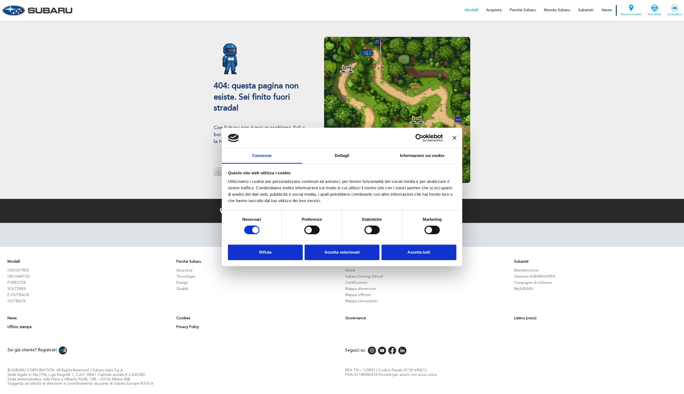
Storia (350, 270)
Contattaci (674, 14)
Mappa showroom (360, 289)
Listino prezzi (525, 318)
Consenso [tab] (261, 155)
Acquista (494, 10)
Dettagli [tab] (342, 155)
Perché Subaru (523, 10)
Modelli (471, 10)
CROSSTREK (18, 270)
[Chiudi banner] (454, 138)
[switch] (312, 230)
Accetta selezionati (342, 252)
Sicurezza (184, 270)
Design (182, 283)
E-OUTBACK (18, 295)
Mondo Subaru (557, 10)
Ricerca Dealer (631, 14)
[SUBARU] (36, 10)
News (606, 10)
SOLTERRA (16, 289)
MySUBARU (523, 289)
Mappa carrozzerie (361, 301)
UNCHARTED (18, 276)
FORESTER (16, 283)
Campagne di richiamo (533, 283)
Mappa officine (358, 295)
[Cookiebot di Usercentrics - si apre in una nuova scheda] (419, 138)
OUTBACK (16, 301)
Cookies (183, 318)
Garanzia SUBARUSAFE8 (534, 276)
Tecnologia (185, 276)
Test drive (654, 14)
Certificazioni (356, 283)
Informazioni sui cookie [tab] (422, 155)
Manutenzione (526, 270)
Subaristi (585, 10)
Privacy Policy (187, 327)
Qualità (182, 289)
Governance (355, 318)
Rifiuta (265, 252)
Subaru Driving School (364, 276)
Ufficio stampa (19, 327)
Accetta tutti (418, 252)
